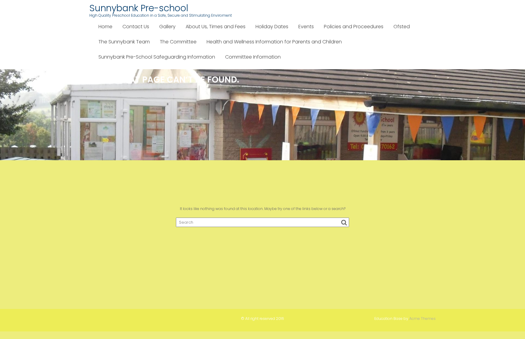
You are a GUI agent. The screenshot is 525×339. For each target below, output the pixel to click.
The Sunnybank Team (124, 41)
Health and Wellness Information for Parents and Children (274, 41)
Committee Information (253, 56)
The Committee (178, 41)
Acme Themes (422, 318)
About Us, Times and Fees (215, 26)
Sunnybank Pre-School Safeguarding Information (156, 56)
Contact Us (135, 26)
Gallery (167, 26)
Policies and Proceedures (353, 26)
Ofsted (401, 26)
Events (306, 26)
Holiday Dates (272, 26)
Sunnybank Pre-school (138, 8)
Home (105, 26)
